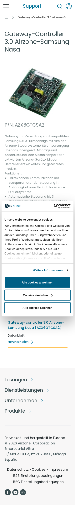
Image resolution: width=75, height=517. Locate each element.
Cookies (39, 469)
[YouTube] (15, 492)
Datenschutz (18, 469)
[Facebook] (8, 492)
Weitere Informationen (48, 270)
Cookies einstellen (35, 295)
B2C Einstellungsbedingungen (38, 481)
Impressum (58, 469)
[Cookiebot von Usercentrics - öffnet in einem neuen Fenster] (54, 205)
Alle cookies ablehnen (37, 307)
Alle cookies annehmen (37, 282)
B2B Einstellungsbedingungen (38, 475)
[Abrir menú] (6, 6)
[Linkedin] (23, 492)
